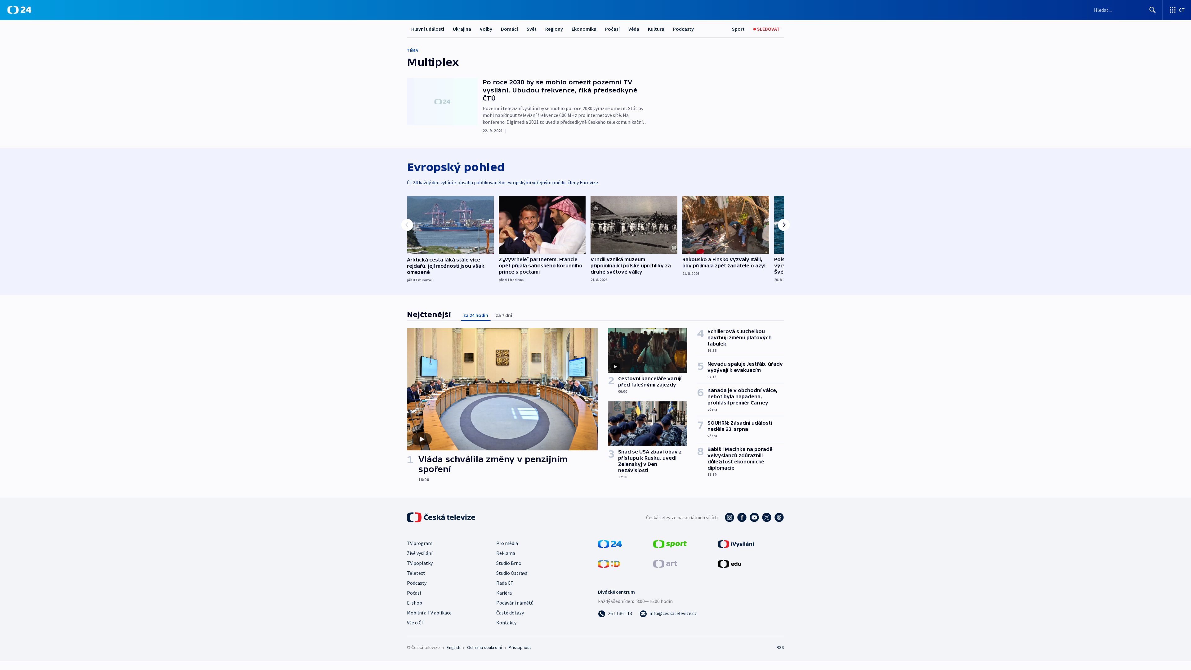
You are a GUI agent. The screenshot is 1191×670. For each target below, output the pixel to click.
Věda (633, 29)
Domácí (509, 29)
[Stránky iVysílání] (736, 543)
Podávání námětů (514, 603)
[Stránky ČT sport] (670, 543)
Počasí (612, 29)
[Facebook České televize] (742, 517)
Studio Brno (508, 563)
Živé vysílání (419, 553)
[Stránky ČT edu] (729, 563)
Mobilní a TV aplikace (429, 613)
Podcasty (683, 29)
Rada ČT (505, 583)
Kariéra (504, 593)
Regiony (554, 29)
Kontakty (506, 622)
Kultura (656, 29)
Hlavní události (427, 29)
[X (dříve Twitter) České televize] (767, 517)
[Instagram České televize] (729, 517)
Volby (486, 29)
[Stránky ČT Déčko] (609, 563)
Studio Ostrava (512, 573)
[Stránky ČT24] (610, 543)
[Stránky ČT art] (665, 563)
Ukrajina (462, 29)
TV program (419, 543)
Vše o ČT (416, 622)
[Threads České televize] (779, 517)
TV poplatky (420, 563)
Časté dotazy (510, 613)
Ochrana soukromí (484, 647)
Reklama (505, 553)
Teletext (416, 573)
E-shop (414, 603)
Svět (532, 29)
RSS (780, 647)
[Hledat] (1152, 10)
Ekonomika (584, 29)
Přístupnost (520, 647)
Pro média (507, 543)
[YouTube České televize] (754, 517)
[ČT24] (19, 10)
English (453, 647)
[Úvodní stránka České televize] (441, 517)
